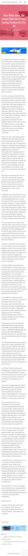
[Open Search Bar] (20, 2)
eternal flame (5, 482)
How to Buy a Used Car (10, 2)
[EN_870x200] (14, 531)
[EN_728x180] (14, 53)
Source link (5, 522)
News (5, 534)
